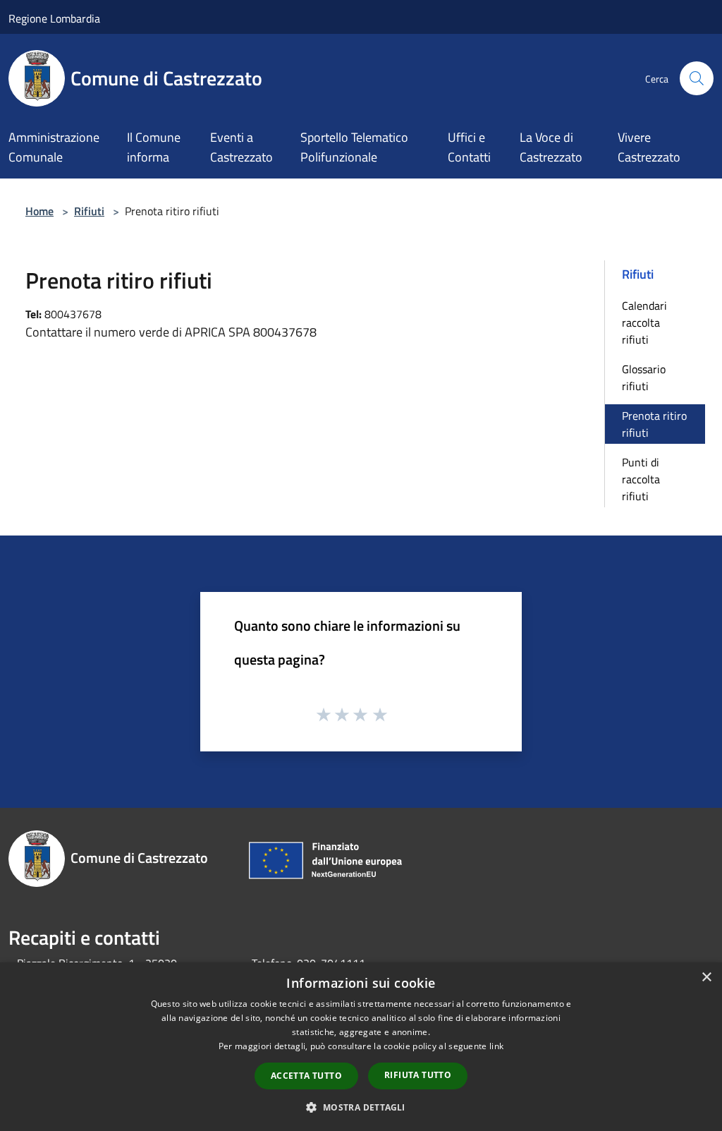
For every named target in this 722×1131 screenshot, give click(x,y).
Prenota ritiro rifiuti (654, 424)
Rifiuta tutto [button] (417, 1075)
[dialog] (361, 1046)
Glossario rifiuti (644, 377)
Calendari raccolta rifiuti (644, 322)
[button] (361, 1107)
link (496, 1046)
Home (39, 210)
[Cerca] (697, 78)
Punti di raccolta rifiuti (641, 479)
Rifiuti (89, 210)
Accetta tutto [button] (306, 1076)
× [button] (706, 977)
